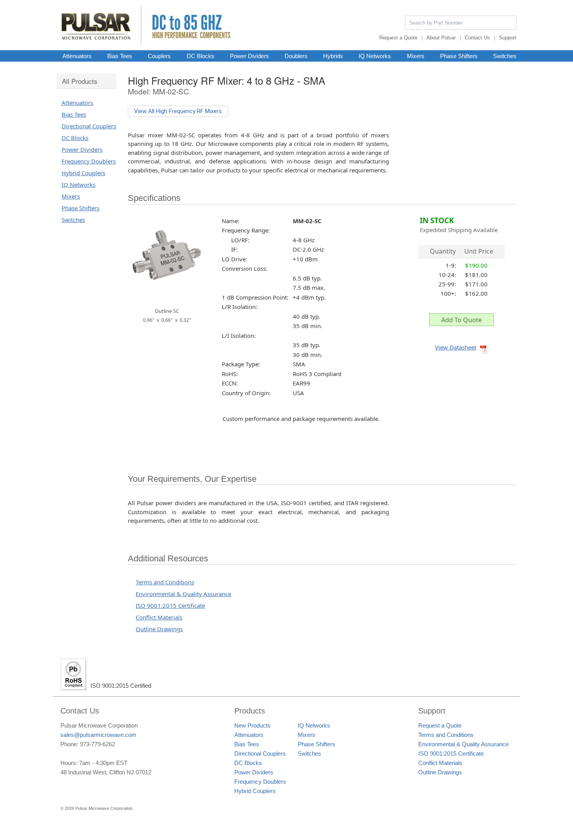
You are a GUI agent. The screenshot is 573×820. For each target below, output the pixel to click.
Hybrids (333, 56)
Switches (504, 56)
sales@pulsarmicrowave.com (98, 734)
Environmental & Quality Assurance (183, 594)
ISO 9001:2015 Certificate (170, 605)
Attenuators (77, 56)
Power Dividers (249, 56)
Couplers (159, 56)
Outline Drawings (159, 629)
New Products (252, 725)
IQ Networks (375, 56)
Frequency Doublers (89, 161)
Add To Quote (461, 320)
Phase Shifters (459, 56)
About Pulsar (441, 38)
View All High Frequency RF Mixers (178, 111)
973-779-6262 (97, 744)
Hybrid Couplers (83, 173)
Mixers (415, 56)
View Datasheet (455, 347)
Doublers (296, 56)
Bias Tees (119, 56)
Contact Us (477, 38)
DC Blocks (200, 56)
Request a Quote (398, 38)
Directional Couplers (89, 126)
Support (507, 38)
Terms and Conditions (165, 582)
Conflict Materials (159, 617)
